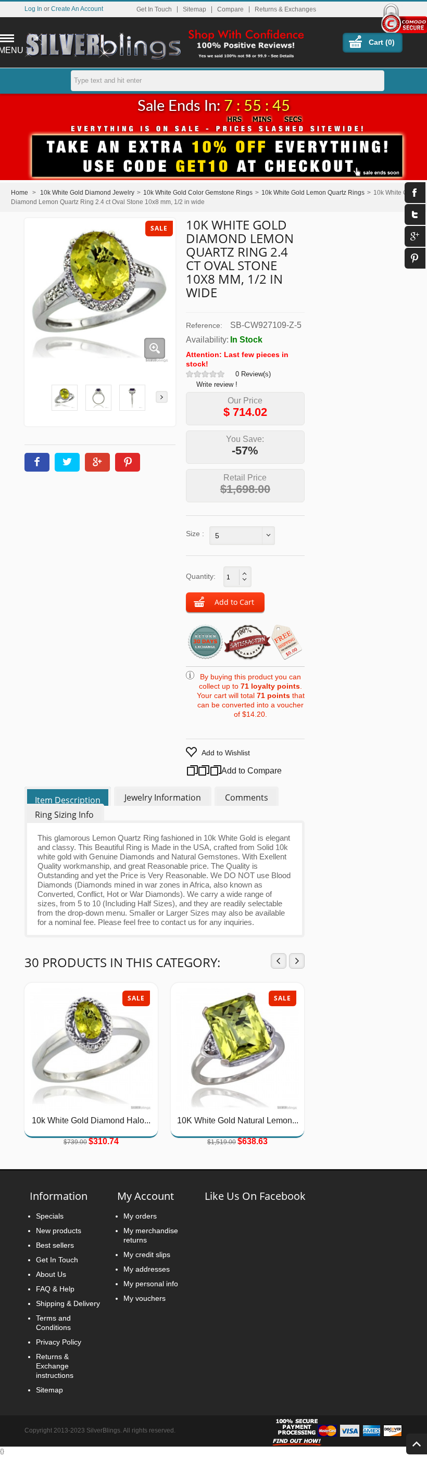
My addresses (146, 1269)
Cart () (382, 42)
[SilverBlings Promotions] (213, 150)
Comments (246, 797)
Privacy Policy (58, 1342)
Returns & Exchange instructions (54, 1365)
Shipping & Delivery (68, 1303)
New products (58, 1230)
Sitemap (194, 9)
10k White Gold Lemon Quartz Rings (313, 192)
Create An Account (77, 8)
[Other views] (38, 397)
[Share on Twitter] (67, 462)
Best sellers (55, 1245)
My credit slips (146, 1254)
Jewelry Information (162, 797)
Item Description (68, 800)
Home (19, 192)
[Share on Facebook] (36, 462)
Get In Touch (154, 9)
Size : (195, 533)
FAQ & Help (55, 1289)
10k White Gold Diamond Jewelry (87, 192)
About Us (51, 1274)
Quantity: (201, 576)
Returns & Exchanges (285, 9)
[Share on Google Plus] (97, 462)
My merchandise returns (150, 1235)
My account (145, 1196)
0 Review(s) (253, 374)
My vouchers (144, 1298)
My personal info (150, 1283)
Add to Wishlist (226, 753)
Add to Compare (239, 770)
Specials (50, 1216)
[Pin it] (127, 462)
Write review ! (216, 384)
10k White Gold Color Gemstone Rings (198, 192)
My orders (140, 1216)
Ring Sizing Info (64, 814)
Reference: (204, 325)
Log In (33, 8)
